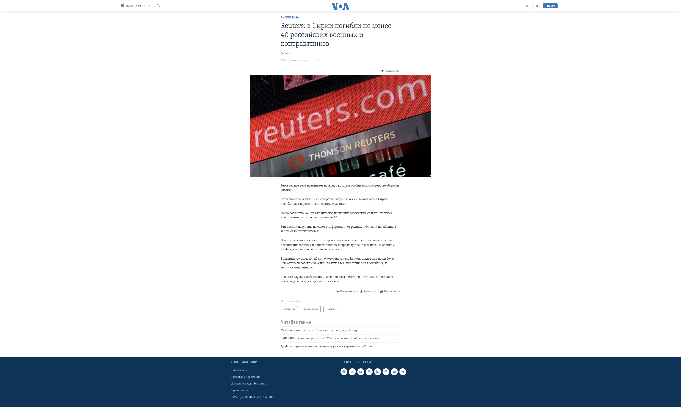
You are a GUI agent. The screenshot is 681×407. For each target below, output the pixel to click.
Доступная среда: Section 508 (249, 383)
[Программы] (538, 6)
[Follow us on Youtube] (360, 371)
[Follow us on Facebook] (343, 371)
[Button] (390, 70)
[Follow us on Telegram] (402, 371)
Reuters (285, 53)
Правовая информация (245, 377)
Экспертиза (290, 17)
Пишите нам (239, 370)
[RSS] (377, 371)
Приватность (239, 390)
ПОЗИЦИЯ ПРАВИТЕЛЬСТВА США (252, 397)
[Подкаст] (386, 371)
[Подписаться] (394, 371)
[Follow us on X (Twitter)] (352, 371)
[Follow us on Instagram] (369, 371)
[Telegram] (527, 6)
